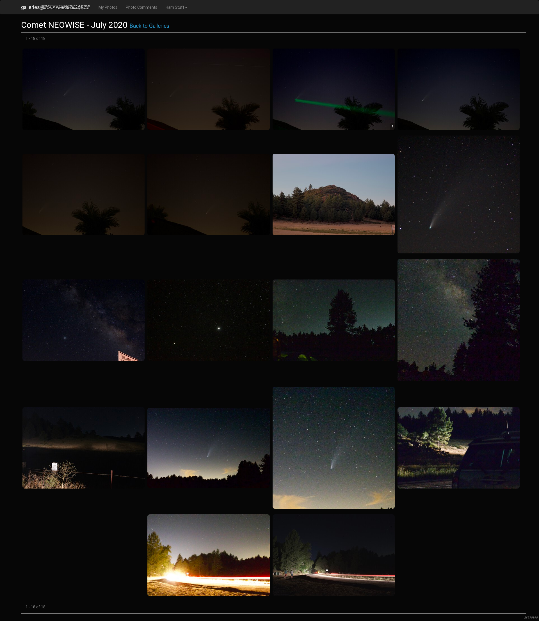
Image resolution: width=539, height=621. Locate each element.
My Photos (108, 7)
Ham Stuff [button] (175, 7)
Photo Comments (141, 7)
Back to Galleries (149, 26)
